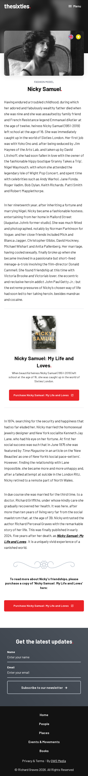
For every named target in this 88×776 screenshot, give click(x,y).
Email (11, 667)
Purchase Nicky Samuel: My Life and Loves (41, 605)
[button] (44, 687)
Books (44, 751)
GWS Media (58, 761)
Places (44, 733)
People (44, 724)
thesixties (16, 6)
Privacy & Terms (33, 761)
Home (44, 715)
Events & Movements (44, 742)
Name (11, 652)
